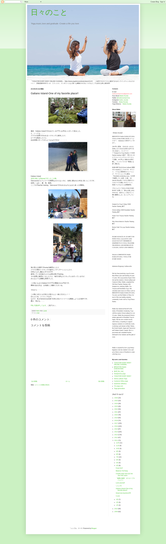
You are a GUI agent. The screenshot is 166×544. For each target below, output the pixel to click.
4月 (117, 465)
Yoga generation (119, 388)
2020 (116, 415)
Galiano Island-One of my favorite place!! (124, 489)
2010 (116, 509)
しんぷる (119, 486)
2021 (116, 412)
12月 (118, 443)
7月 (117, 457)
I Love (118, 496)
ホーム (68, 381)
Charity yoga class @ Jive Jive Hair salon (124, 474)
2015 (116, 429)
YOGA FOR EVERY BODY (122, 376)
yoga (37, 313)
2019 (116, 418)
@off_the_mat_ (119, 371)
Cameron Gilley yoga (121, 381)
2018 (116, 420)
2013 (116, 435)
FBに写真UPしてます (38, 305)
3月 (117, 499)
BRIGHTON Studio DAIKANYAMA (120, 368)
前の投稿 (101, 381)
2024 (116, 403)
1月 (117, 505)
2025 (116, 400)
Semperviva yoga (120, 374)
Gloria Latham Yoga (120, 379)
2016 (116, 426)
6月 (117, 460)
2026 (116, 398)
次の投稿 (34, 381)
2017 (116, 423)
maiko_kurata (123, 100)
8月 (117, 454)
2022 (116, 409)
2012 (116, 437)
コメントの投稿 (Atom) (41, 385)
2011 (116, 440)
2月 (117, 502)
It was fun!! (119, 468)
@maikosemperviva (123, 98)
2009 (116, 511)
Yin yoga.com (118, 386)
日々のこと (49, 12)
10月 (118, 448)
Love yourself (120, 483)
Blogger (93, 528)
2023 (116, 406)
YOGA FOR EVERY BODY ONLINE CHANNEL (122, 363)
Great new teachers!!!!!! (123, 493)
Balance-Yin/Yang (122, 471)
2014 (116, 432)
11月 (118, 445)
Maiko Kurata (124, 96)
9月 (117, 451)
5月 (117, 463)
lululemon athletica (120, 383)
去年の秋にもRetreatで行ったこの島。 (44, 178)
